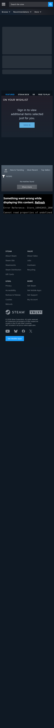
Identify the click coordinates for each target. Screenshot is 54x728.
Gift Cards (10, 274)
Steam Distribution (13, 270)
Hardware (31, 265)
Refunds (9, 304)
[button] (6, 12)
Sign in (27, 125)
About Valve (32, 256)
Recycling (31, 270)
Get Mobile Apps (15, 338)
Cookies (9, 299)
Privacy (8, 286)
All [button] (6, 170)
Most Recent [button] (32, 170)
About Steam (11, 256)
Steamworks (11, 265)
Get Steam (31, 286)
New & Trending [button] (17, 170)
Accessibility (11, 290)
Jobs (29, 260)
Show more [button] (27, 187)
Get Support (32, 295)
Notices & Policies (13, 295)
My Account (32, 299)
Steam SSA (10, 260)
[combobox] (28, 4)
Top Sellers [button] (45, 170)
